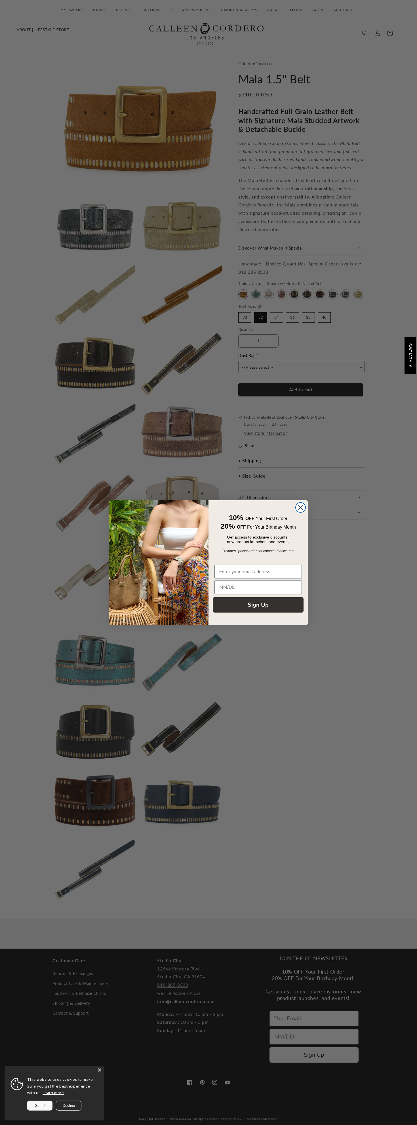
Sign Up (258, 605)
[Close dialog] (301, 507)
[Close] (99, 1070)
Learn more (53, 1092)
